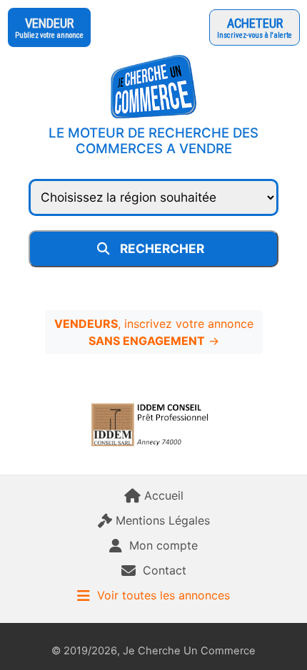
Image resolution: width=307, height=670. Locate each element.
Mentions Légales (163, 520)
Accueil (163, 495)
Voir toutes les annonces (163, 595)
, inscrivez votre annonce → (153, 332)
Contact (164, 570)
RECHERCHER (165, 248)
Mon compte (163, 545)
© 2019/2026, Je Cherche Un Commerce (153, 650)
